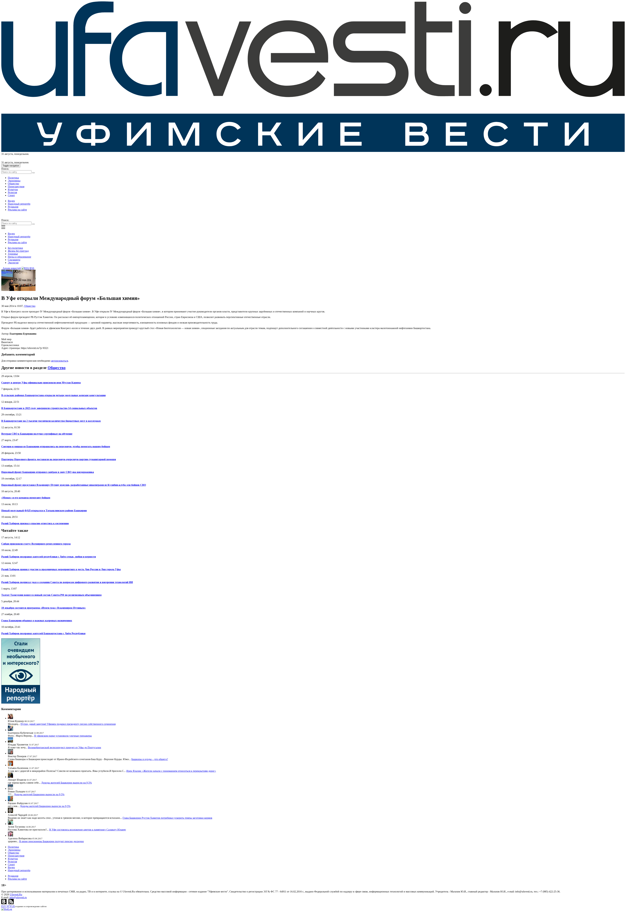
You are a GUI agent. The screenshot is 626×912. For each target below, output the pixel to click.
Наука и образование (19, 256)
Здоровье (13, 253)
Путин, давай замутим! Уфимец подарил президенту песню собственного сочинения (68, 724)
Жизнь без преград (18, 251)
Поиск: (5, 168)
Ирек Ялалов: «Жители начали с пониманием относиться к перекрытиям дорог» (171, 771)
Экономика (14, 180)
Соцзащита (14, 259)
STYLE (8, 906)
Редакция (13, 206)
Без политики (15, 248)
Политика (13, 177)
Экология (13, 262)
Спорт (11, 195)
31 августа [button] (7, 154)
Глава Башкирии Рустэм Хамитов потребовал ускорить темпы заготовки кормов (167, 817)
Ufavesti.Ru (16, 894)
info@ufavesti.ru (18, 897)
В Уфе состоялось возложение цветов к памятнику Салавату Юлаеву (87, 829)
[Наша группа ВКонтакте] (4, 903)
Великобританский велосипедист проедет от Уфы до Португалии (64, 747)
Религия (12, 192)
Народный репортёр (19, 203)
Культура (13, 189)
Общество (13, 183)
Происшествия (16, 186)
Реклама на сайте (17, 209)
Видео (11, 200)
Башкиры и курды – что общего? (149, 759)
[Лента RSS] (11, 903)
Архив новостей (11, 268)
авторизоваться (59, 360)
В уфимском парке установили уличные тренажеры (63, 735)
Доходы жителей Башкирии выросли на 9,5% (66, 782)
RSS (31, 268)
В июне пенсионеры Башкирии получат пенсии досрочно (51, 841)
